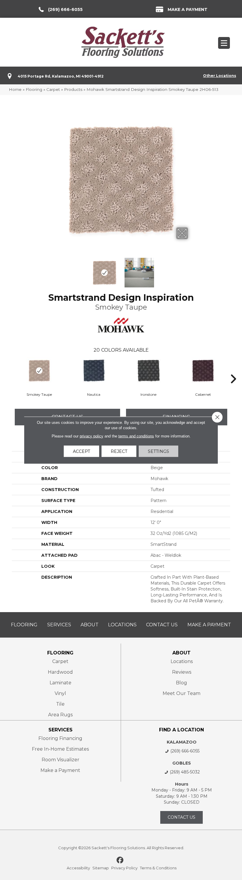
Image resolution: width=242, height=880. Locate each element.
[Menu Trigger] (224, 43)
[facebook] (120, 860)
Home (15, 89)
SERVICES (60, 730)
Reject (119, 451)
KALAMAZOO (182, 742)
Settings (158, 451)
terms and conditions (136, 436)
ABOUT (181, 653)
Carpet (53, 89)
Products (73, 89)
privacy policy (91, 436)
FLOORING (60, 653)
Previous (50, 270)
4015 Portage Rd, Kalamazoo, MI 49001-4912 (61, 76)
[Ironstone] (148, 370)
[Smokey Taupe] (39, 370)
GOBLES (181, 763)
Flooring (34, 89)
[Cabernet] (203, 370)
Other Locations (219, 75)
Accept (81, 451)
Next (192, 270)
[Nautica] (93, 370)
